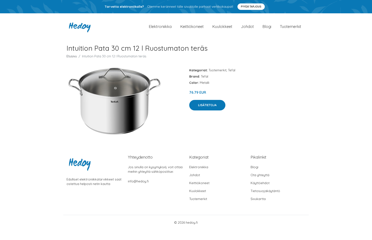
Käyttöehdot (260, 183)
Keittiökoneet (192, 26)
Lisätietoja (207, 105)
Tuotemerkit (290, 26)
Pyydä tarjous (251, 6)
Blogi (266, 26)
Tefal (231, 70)
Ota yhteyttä (260, 175)
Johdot (247, 26)
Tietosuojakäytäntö (265, 191)
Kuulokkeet (222, 26)
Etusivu (72, 56)
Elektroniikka (160, 26)
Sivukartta (258, 199)
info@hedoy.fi (138, 181)
